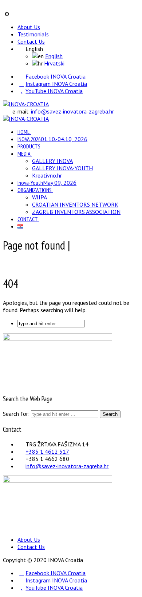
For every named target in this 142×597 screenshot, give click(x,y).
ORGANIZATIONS (34, 190)
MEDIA (24, 153)
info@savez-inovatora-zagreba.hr (72, 111)
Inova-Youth (46, 182)
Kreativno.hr (47, 175)
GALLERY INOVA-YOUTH (62, 168)
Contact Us (31, 41)
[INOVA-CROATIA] (26, 104)
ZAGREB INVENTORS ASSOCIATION (76, 211)
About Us (28, 27)
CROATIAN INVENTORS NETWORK (75, 204)
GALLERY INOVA (52, 160)
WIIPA (39, 197)
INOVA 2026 (52, 139)
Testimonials (33, 34)
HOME (23, 131)
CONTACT (27, 219)
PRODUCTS (28, 146)
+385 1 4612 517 (47, 451)
